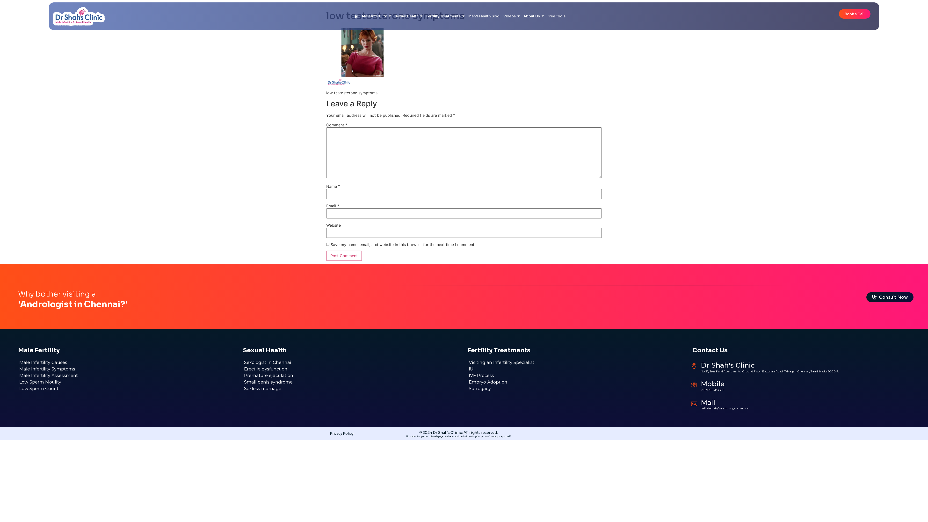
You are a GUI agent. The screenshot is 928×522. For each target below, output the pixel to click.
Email (332, 206)
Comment (336, 125)
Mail (708, 402)
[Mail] (694, 403)
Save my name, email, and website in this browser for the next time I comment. (403, 244)
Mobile (713, 384)
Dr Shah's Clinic (728, 365)
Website (333, 225)
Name (333, 186)
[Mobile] (694, 385)
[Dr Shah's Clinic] (694, 366)
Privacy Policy (342, 433)
